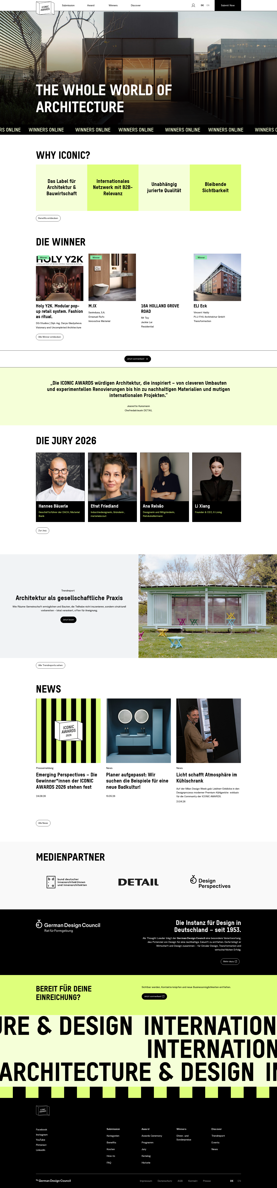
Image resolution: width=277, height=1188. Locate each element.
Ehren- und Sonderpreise (183, 1137)
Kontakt (192, 1180)
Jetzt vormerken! (135, 358)
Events (215, 1142)
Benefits (111, 1142)
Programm (147, 1142)
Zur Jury (42, 530)
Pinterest (41, 1145)
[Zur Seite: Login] (193, 5)
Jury (144, 1149)
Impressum (146, 1180)
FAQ (109, 1162)
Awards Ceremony (152, 1135)
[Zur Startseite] (45, 8)
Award (145, 1129)
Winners (181, 1129)
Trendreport (218, 1135)
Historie (146, 1162)
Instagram (42, 1134)
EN (208, 5)
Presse (207, 1180)
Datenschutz (165, 1180)
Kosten (111, 1149)
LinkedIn (40, 1150)
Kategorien (113, 1135)
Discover (216, 1129)
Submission (113, 1129)
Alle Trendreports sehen (50, 665)
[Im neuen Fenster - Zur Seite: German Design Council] (53, 1181)
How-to (111, 1155)
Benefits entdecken (48, 218)
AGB (180, 1180)
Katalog (146, 1155)
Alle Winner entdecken (49, 337)
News (214, 1149)
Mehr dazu (228, 961)
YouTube (40, 1140)
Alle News (43, 823)
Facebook (41, 1129)
